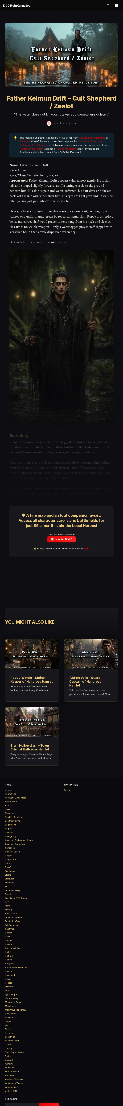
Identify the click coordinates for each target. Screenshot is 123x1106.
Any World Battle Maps (15, 798)
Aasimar (9, 790)
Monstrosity (10, 1006)
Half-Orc (9, 956)
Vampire (9, 1064)
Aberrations (10, 794)
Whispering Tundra (14, 1083)
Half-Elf (8, 952)
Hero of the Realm (66, 148)
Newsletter (10, 1013)
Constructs (10, 848)
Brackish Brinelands (14, 817)
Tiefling (8, 1048)
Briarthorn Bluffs (12, 821)
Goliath (8, 944)
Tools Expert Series (14, 1052)
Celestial (9, 832)
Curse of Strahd (12, 852)
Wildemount (10, 1087)
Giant (7, 936)
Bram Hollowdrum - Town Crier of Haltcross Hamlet (29, 747)
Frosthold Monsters (14, 917)
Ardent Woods (12, 801)
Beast (8, 809)
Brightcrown (10, 825)
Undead (9, 1060)
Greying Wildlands (13, 948)
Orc (6, 1025)
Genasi (8, 933)
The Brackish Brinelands (92, 137)
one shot (9, 1017)
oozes (8, 1021)
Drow (7, 863)
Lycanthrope (11, 994)
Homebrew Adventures (16, 967)
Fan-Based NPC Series (16, 898)
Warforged (10, 1075)
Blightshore (10, 813)
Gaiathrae (9, 929)
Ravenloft (9, 1033)
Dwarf (8, 867)
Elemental (9, 882)
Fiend (7, 906)
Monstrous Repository (15, 1010)
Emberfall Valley (12, 890)
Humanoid (10, 975)
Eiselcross (10, 871)
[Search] (108, 5)
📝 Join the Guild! (61, 539)
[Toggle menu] (116, 5)
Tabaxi (8, 1044)
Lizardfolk (10, 987)
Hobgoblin (10, 963)
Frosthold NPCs (12, 921)
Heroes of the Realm (31, 148)
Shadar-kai (10, 1037)
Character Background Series (19, 840)
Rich (55, 123)
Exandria (9, 894)
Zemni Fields (11, 1091)
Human (8, 971)
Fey (7, 902)
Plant (7, 1029)
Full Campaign (11, 925)
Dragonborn (10, 859)
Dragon (8, 855)
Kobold (8, 983)
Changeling (10, 836)
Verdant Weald (12, 1071)
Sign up (67, 790)
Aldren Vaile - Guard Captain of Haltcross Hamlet (85, 681)
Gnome (8, 940)
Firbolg (8, 909)
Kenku (8, 979)
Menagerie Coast (13, 1002)
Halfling (8, 960)
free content (11, 913)
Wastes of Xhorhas (14, 1079)
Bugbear (9, 828)
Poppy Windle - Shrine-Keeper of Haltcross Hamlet (31, 679)
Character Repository (15, 844)
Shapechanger (12, 1040)
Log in (86, 548)
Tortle (8, 1056)
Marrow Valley (11, 998)
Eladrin (8, 875)
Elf (6, 886)
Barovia (8, 805)
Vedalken (9, 1067)
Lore (7, 990)
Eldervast (25, 141)
